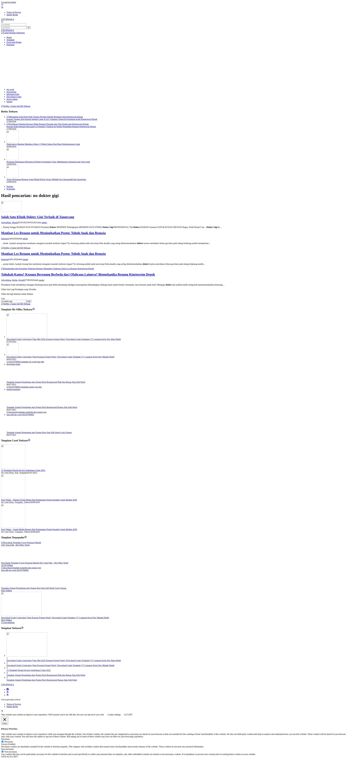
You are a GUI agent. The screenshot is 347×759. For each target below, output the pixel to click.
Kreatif (21, 280)
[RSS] (8, 695)
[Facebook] (8, 689)
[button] (29, 27)
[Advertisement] (173, 67)
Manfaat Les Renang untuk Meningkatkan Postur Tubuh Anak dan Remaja (53, 233)
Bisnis (14, 222)
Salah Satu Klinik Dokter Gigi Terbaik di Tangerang (37, 217)
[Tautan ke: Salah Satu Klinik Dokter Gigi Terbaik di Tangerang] (11, 211)
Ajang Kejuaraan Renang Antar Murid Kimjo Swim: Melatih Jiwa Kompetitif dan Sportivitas (46, 179)
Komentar (11, 189)
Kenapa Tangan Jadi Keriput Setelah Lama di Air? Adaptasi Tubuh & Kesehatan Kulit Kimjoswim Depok (52, 119)
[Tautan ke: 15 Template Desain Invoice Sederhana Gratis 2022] (13, 468)
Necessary (8, 742)
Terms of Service (14, 704)
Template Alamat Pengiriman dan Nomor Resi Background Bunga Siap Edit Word (42, 407)
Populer (10, 186)
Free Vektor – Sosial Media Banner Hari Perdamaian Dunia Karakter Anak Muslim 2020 (39, 529)
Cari (3, 298)
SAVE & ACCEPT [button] (9, 756)
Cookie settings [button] (114, 714)
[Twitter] (8, 692)
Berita (14, 280)
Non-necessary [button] (7, 749)
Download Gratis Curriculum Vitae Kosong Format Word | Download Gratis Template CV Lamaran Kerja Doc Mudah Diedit (60, 357)
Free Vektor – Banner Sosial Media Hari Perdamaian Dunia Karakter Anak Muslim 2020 (39, 500)
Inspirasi (4, 239)
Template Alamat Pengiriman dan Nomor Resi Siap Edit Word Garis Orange (39, 432)
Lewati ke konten (8, 2)
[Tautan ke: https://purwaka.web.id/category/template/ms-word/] (33, 309)
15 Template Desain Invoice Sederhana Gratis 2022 (23, 470)
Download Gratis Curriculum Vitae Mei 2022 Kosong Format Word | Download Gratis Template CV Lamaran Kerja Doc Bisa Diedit (64, 339)
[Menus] (2, 5)
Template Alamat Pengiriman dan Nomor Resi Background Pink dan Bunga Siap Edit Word (46, 382)
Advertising (6, 222)
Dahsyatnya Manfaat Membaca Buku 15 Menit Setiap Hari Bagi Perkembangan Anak (43, 144)
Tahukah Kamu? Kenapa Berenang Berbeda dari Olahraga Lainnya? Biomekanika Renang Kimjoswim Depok (78, 274)
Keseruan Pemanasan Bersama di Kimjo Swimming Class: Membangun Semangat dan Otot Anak (48, 162)
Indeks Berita (12, 706)
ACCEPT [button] (128, 714)
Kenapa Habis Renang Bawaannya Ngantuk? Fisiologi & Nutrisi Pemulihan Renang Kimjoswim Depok (51, 126)
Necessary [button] (5, 739)
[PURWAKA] (7, 19)
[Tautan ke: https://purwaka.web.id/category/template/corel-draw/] (29, 440)
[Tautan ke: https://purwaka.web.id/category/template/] (25, 537)
